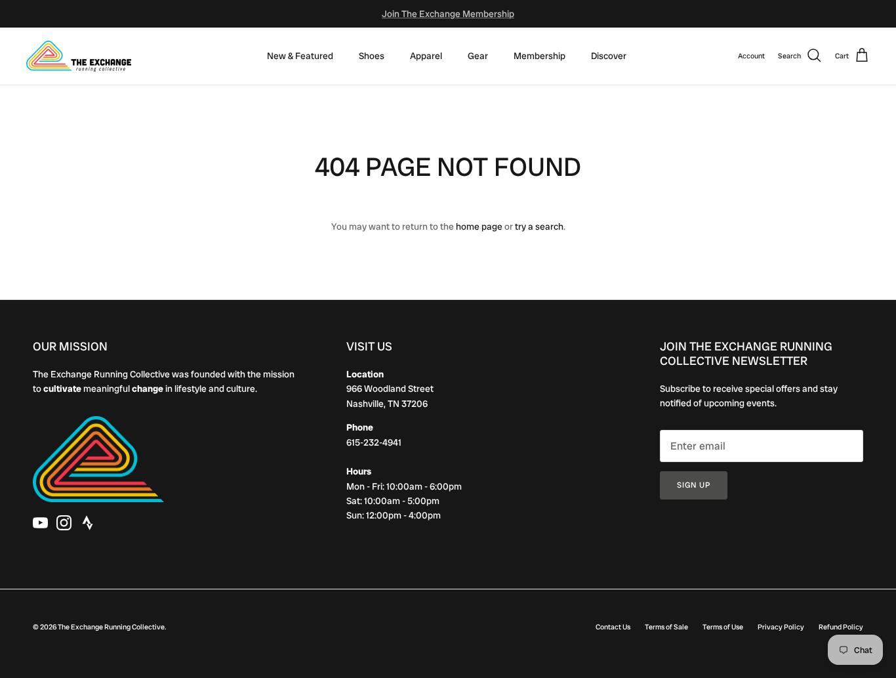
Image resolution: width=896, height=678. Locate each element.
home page (479, 226)
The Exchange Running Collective (111, 626)
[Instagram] (63, 522)
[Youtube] (40, 522)
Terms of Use (723, 626)
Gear (478, 56)
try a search (539, 226)
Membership (539, 56)
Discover (608, 56)
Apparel (426, 56)
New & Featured (300, 56)
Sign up (693, 485)
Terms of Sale (666, 626)
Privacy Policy (781, 626)
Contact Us (613, 626)
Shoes (371, 56)
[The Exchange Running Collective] (78, 56)
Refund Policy (841, 626)
